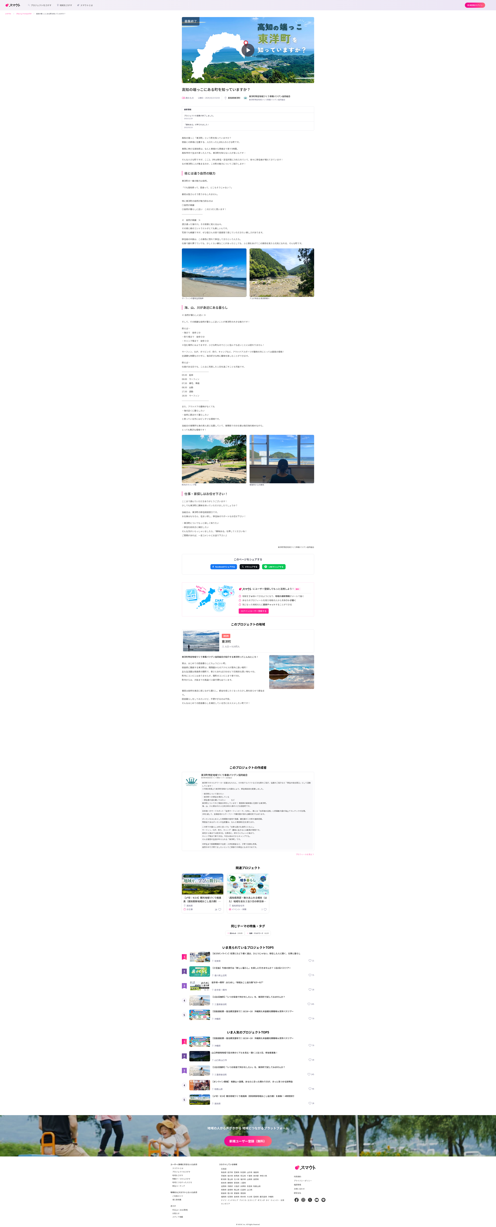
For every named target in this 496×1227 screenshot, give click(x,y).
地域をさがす (177, 1175)
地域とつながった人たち (182, 1182)
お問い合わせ (299, 1188)
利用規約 (297, 1176)
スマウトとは (177, 1168)
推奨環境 (297, 1184)
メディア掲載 (177, 1217)
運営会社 (297, 1193)
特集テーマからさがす (181, 1179)
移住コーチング (178, 1186)
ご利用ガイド (177, 1196)
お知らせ (176, 1213)
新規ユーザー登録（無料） (248, 1141)
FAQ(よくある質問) (180, 1210)
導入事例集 (176, 1199)
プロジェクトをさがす (181, 1171)
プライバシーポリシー (303, 1180)
